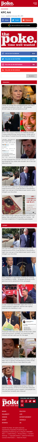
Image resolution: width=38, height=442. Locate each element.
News (4, 411)
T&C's (3, 433)
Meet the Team (21, 437)
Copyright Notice (14, 435)
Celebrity (5, 414)
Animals (22, 420)
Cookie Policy (11, 433)
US (20, 422)
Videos (4, 417)
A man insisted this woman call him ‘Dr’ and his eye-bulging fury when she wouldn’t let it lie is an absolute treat (18, 161)
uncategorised (4, 8)
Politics (22, 411)
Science (5, 422)
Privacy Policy (22, 433)
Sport (4, 420)
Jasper (3, 16)
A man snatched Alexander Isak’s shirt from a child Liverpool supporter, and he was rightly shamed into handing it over (17, 306)
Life (20, 414)
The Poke (12, 3)
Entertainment (25, 417)
